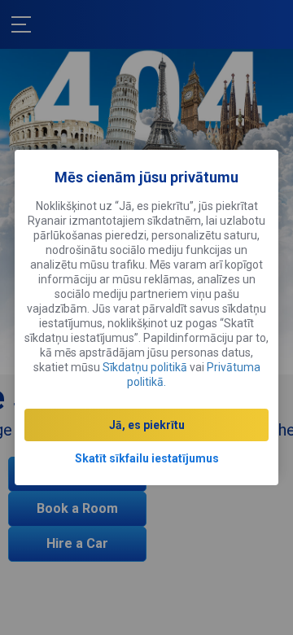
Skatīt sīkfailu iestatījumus (147, 458)
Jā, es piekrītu (147, 424)
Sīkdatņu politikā (145, 367)
